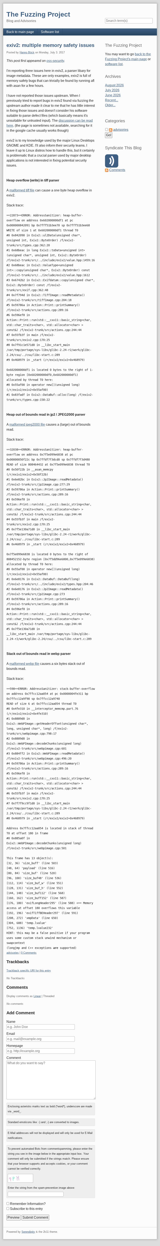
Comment (13, 1058)
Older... (110, 105)
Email (10, 1033)
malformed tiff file (21, 190)
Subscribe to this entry (26, 1208)
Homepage (14, 1046)
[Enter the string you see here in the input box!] (20, 1178)
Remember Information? (28, 1204)
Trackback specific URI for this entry (28, 970)
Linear (37, 996)
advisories (12, 952)
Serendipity (28, 1231)
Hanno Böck (27, 52)
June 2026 (113, 95)
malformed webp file (24, 663)
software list (113, 64)
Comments (117, 170)
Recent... (111, 100)
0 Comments (28, 952)
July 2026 (112, 90)
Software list (50, 32)
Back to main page (20, 32)
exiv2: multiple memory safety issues (50, 45)
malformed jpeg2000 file (27, 424)
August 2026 (114, 85)
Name (10, 1021)
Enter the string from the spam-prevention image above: (41, 1187)
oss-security (55, 60)
